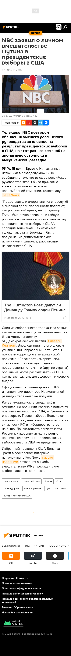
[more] (65, 317)
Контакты (22, 578)
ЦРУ (48, 488)
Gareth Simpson (22, 115)
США (59, 481)
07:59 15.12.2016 (12, 70)
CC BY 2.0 (7, 115)
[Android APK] (13, 623)
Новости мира (11, 481)
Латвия (39, 545)
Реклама (7, 607)
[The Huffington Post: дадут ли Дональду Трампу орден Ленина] (35, 276)
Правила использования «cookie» (22, 593)
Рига (27, 545)
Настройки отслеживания (17, 612)
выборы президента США (17, 495)
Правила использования (17, 583)
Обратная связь (23, 607)
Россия (48, 481)
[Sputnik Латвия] (11, 28)
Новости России (31, 481)
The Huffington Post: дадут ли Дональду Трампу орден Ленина (35, 307)
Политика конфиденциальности (21, 588)
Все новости (11, 545)
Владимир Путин (32, 488)
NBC (35, 115)
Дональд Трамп (12, 488)
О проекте (8, 578)
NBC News (11, 195)
